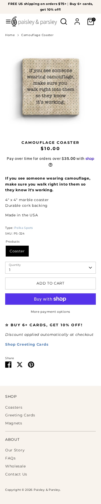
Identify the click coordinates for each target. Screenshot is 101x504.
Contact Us (16, 474)
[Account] (77, 19)
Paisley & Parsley (47, 490)
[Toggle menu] (6, 21)
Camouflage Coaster (37, 35)
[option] (50, 86)
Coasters (14, 407)
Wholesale (15, 466)
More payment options (50, 312)
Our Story (15, 450)
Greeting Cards (20, 415)
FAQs (10, 458)
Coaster (17, 251)
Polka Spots (23, 228)
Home (10, 35)
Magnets (13, 423)
